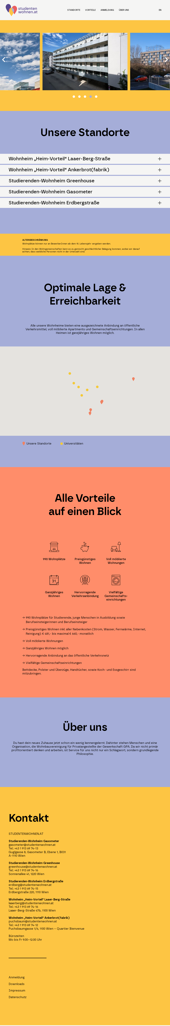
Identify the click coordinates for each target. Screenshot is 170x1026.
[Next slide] (166, 59)
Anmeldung (107, 10)
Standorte (73, 10)
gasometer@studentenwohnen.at (32, 844)
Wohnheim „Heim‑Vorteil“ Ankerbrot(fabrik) (59, 169)
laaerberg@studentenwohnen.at (31, 903)
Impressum (17, 990)
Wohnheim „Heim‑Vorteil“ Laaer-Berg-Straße (59, 158)
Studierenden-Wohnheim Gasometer (50, 191)
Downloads (16, 984)
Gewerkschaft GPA (116, 746)
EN (160, 10)
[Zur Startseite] (21, 10)
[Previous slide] (4, 59)
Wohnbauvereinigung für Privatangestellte (67, 746)
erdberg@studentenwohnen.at (30, 884)
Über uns (124, 10)
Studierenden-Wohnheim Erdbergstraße (54, 203)
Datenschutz (17, 997)
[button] (133, 379)
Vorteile (90, 10)
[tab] (74, 96)
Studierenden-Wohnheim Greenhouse (51, 180)
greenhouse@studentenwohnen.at (33, 866)
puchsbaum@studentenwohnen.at (33, 921)
